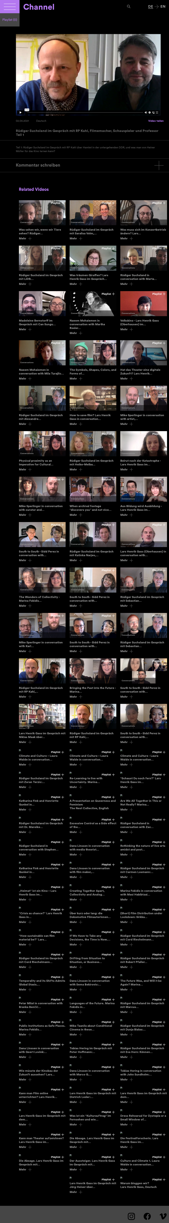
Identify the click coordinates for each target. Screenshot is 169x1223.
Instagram (131, 1216)
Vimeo (163, 1216)
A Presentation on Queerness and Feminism (93, 802)
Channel (39, 7)
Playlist (9, 19)
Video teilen (156, 121)
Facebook (147, 1216)
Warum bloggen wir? (143, 1183)
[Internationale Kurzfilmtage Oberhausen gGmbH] (10, 6)
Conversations (27, 222)
